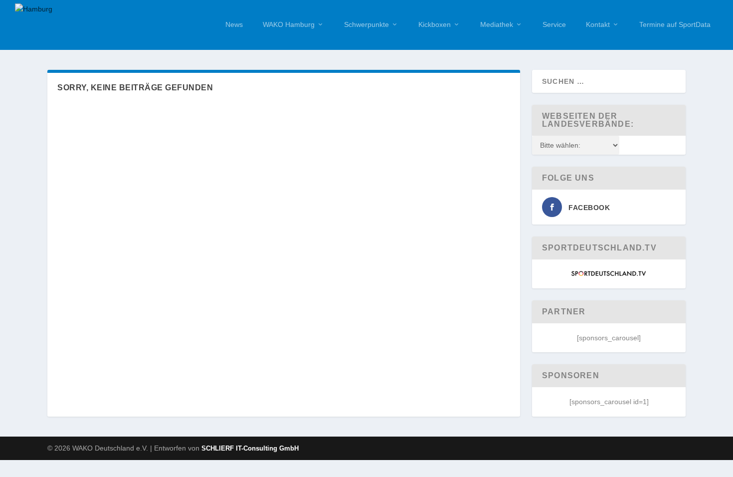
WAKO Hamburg (289, 24)
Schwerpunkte (366, 24)
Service (554, 24)
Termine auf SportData (675, 24)
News (234, 24)
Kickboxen (434, 24)
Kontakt (598, 24)
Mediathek (496, 24)
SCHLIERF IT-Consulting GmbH (250, 448)
